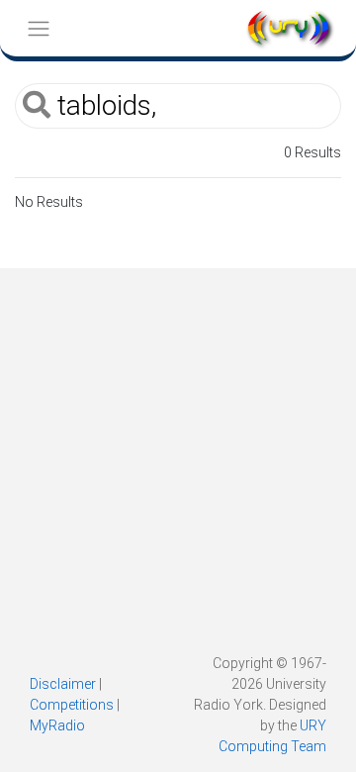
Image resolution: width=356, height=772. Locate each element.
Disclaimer (63, 684)
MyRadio (57, 725)
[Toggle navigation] (38, 28)
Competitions (72, 705)
